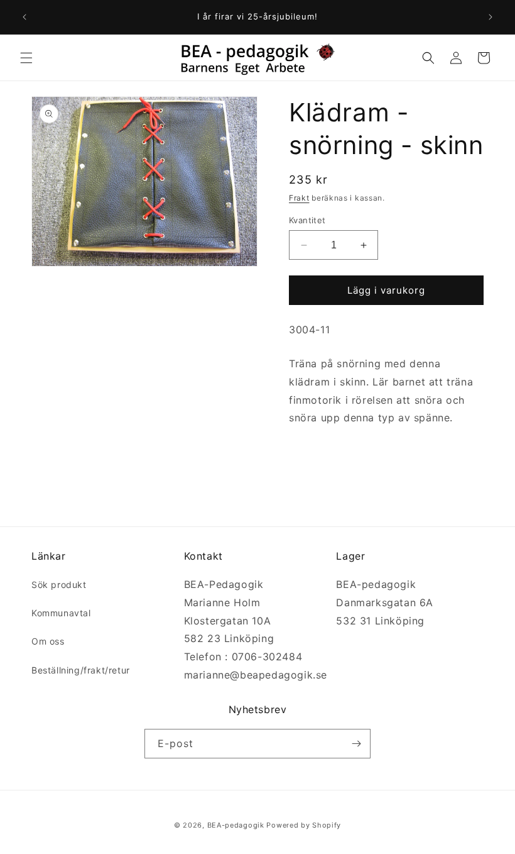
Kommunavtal (61, 612)
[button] (26, 58)
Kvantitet (307, 220)
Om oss (48, 641)
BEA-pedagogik (235, 825)
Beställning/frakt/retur (80, 670)
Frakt (299, 197)
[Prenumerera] (356, 743)
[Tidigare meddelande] (24, 17)
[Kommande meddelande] (490, 17)
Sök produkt (59, 584)
